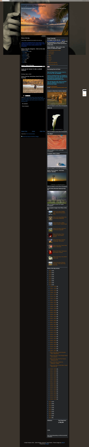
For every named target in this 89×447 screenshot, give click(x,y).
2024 (50, 274)
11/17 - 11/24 (53, 294)
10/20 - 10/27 (53, 302)
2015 (50, 407)
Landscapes (24, 54)
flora (23, 61)
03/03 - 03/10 (53, 385)
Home (33, 131)
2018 (50, 401)
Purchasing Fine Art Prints (55, 50)
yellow (26, 101)
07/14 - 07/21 (53, 330)
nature (39, 98)
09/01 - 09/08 (53, 316)
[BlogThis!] (26, 95)
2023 (50, 276)
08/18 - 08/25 (53, 320)
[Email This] (25, 95)
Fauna (23, 52)
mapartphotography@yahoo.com (59, 87)
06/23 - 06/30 (53, 336)
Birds (50, 55)
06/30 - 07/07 (53, 334)
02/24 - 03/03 (53, 387)
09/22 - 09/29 (53, 310)
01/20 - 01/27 (53, 395)
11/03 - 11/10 (53, 298)
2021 (50, 280)
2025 (50, 272)
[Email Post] (24, 95)
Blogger (47, 443)
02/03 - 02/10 (53, 393)
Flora (50, 60)
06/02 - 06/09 (53, 342)
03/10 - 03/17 (53, 383)
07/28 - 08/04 (53, 326)
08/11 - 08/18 (53, 322)
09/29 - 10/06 (53, 308)
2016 (50, 405)
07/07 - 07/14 (53, 332)
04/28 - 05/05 (53, 369)
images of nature (29, 98)
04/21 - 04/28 (53, 371)
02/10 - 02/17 (53, 391)
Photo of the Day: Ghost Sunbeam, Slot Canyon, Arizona (58, 235)
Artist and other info (53, 64)
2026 (50, 270)
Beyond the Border (25, 51)
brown (33, 97)
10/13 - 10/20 (53, 304)
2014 (50, 409)
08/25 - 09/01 (53, 318)
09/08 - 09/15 (53, 314)
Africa (50, 57)
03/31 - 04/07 (53, 377)
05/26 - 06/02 (53, 344)
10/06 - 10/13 (53, 306)
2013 (50, 411)
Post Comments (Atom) (30, 133)
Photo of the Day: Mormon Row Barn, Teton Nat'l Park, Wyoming (59, 263)
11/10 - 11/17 (53, 296)
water (23, 62)
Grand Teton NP (40, 97)
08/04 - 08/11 (53, 324)
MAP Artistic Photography (33, 6)
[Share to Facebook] (28, 95)
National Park (24, 56)
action (25, 97)
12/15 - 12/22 (53, 290)
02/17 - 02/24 (53, 389)
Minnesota (24, 55)
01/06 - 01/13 (53, 399)
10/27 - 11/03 (53, 300)
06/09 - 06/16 (53, 340)
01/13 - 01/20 (53, 397)
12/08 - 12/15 (53, 292)
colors (23, 59)
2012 (50, 413)
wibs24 (63, 442)
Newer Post (24, 131)
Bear (30, 97)
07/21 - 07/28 (53, 328)
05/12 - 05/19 (53, 348)
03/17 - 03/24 (53, 381)
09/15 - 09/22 (53, 312)
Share (84, 94)
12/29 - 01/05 (53, 286)
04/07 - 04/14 (53, 375)
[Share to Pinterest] (29, 95)
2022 (50, 278)
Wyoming (23, 101)
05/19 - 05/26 (53, 346)
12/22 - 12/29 (53, 288)
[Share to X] (27, 95)
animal (28, 97)
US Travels (24, 58)
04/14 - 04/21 (53, 373)
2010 (50, 417)
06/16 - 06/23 (53, 338)
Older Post (42, 131)
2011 (50, 415)
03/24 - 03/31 (53, 379)
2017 (50, 403)
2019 (50, 284)
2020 (50, 282)
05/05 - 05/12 (53, 350)
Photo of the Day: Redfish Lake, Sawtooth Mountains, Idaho (59, 213)
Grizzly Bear (23, 98)
